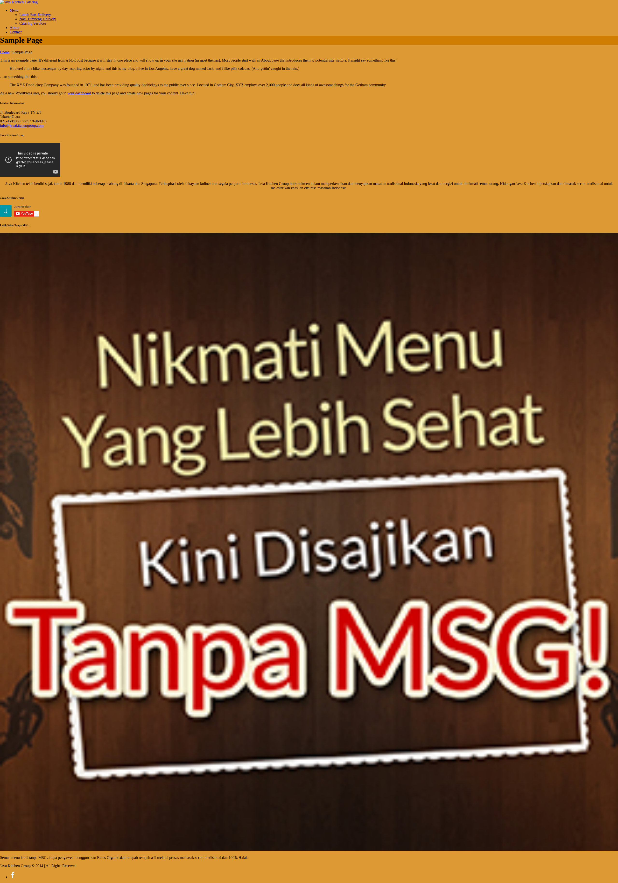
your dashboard (79, 93)
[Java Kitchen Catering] (19, 2)
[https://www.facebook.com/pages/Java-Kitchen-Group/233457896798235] (13, 877)
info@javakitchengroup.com (21, 125)
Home (4, 52)
